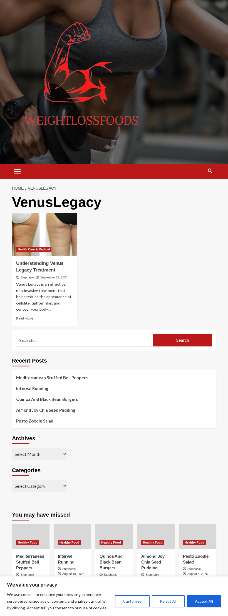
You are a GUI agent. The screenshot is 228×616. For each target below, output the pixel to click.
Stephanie (27, 277)
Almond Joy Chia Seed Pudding (45, 410)
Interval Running (32, 388)
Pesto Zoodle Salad (34, 420)
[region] (114, 596)
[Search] (210, 171)
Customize (132, 601)
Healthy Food (28, 542)
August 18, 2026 (73, 573)
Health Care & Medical (34, 249)
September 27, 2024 (54, 277)
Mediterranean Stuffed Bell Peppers (52, 377)
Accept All (204, 601)
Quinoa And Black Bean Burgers (47, 399)
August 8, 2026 (197, 573)
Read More (24, 318)
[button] (17, 171)
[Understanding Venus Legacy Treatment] (44, 234)
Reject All (168, 601)
